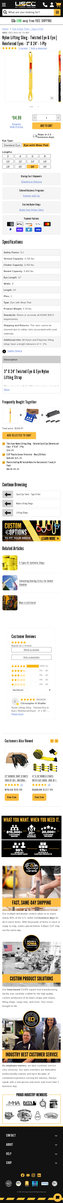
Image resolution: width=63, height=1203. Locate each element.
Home (5, 29)
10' (8, 161)
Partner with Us (31, 195)
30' (45, 166)
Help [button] (8, 1154)
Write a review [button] (31, 649)
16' (45, 161)
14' (32, 161)
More (6, 389)
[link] (27, 454)
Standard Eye (12, 145)
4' (20, 156)
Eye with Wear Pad (36, 145)
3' (8, 156)
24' (33, 166)
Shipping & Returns (31, 181)
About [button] (9, 1144)
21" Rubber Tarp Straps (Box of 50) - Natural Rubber (16, 778)
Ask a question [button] (31, 657)
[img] (28, 699)
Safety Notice (14, 351)
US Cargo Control (27, 1192)
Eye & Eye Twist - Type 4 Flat (27, 29)
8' (45, 156)
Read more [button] (17, 714)
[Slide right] (38, 106)
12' (20, 161)
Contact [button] (11, 1135)
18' (8, 166)
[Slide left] (24, 106)
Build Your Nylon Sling (31, 210)
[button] (3, 4)
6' (33, 156)
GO (57, 12)
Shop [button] (9, 1163)
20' (20, 166)
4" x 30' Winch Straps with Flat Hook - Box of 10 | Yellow (44, 778)
